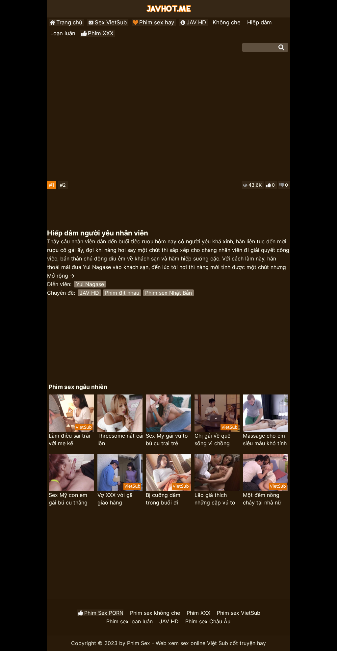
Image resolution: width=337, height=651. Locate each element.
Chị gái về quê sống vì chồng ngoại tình (212, 439)
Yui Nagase (90, 284)
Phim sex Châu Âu (207, 621)
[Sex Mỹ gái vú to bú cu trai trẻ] (168, 413)
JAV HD (196, 22)
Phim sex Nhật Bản (168, 292)
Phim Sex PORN (103, 613)
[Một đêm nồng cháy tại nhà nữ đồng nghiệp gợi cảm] (265, 472)
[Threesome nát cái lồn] (120, 413)
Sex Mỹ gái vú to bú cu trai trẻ (167, 439)
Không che (227, 22)
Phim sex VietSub (238, 613)
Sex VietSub (111, 22)
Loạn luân (62, 33)
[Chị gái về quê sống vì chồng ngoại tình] (217, 413)
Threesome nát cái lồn (120, 439)
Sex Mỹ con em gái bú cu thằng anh (68, 499)
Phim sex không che (155, 613)
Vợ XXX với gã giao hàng (115, 499)
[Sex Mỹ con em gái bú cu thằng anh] (71, 472)
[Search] (281, 47)
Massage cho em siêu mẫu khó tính (265, 439)
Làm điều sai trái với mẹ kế (69, 439)
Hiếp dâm (259, 22)
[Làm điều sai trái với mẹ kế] (71, 413)
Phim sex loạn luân (129, 621)
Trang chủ (69, 22)
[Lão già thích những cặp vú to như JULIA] (217, 472)
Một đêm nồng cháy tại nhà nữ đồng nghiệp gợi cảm (263, 499)
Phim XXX (101, 33)
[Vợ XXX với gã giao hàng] (120, 472)
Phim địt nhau (122, 292)
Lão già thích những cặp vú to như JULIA (214, 499)
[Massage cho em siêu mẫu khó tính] (265, 413)
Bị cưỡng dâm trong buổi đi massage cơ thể (165, 499)
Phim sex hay (156, 22)
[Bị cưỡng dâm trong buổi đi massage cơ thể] (168, 472)
